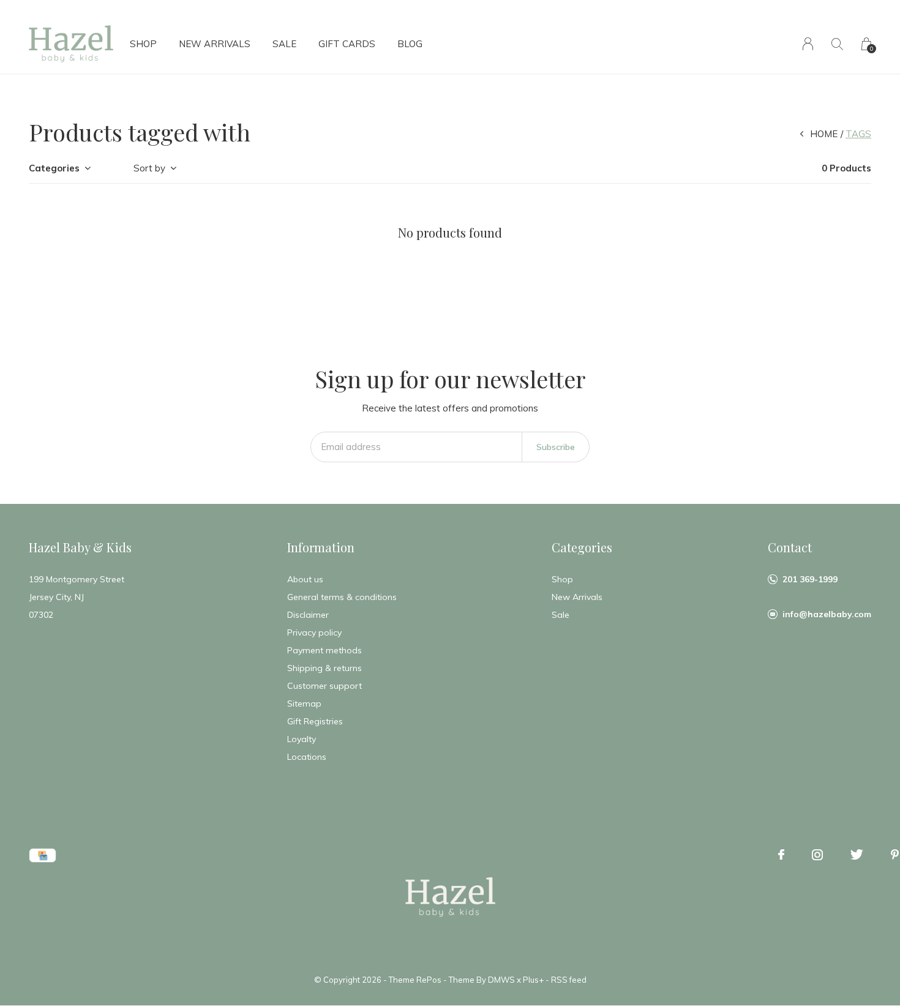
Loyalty (301, 739)
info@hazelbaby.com (826, 614)
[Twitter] (856, 855)
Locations (306, 756)
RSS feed (569, 980)
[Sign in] (808, 43)
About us (305, 579)
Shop (143, 44)
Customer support (324, 685)
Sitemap (304, 703)
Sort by (149, 168)
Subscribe (555, 446)
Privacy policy (314, 632)
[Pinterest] (895, 855)
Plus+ (533, 980)
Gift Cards (346, 44)
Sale (284, 44)
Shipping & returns (324, 668)
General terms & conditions (342, 596)
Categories (54, 168)
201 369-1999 (810, 579)
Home (824, 134)
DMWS (501, 980)
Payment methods (324, 650)
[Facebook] (781, 855)
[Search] (837, 43)
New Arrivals (214, 44)
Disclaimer (308, 614)
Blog (409, 44)
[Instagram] (817, 855)
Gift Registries (315, 721)
